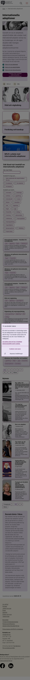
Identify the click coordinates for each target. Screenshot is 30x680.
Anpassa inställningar (16, 353)
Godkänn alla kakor (15, 349)
